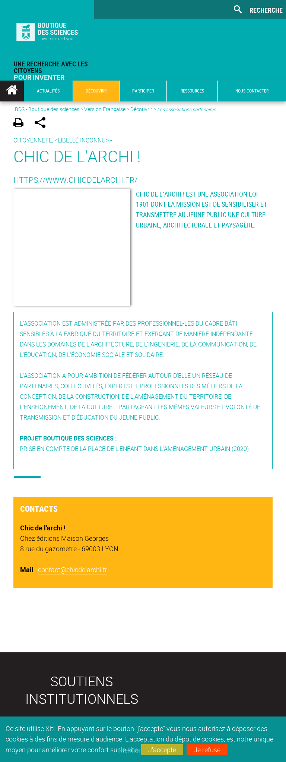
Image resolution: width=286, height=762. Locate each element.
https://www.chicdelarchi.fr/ (75, 180)
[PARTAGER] (43, 123)
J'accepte (162, 749)
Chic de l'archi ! (77, 156)
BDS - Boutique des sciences (47, 109)
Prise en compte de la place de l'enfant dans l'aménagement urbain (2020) (134, 449)
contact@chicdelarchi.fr (72, 569)
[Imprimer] (21, 123)
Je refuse (207, 749)
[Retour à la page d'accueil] (47, 30)
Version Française (104, 109)
